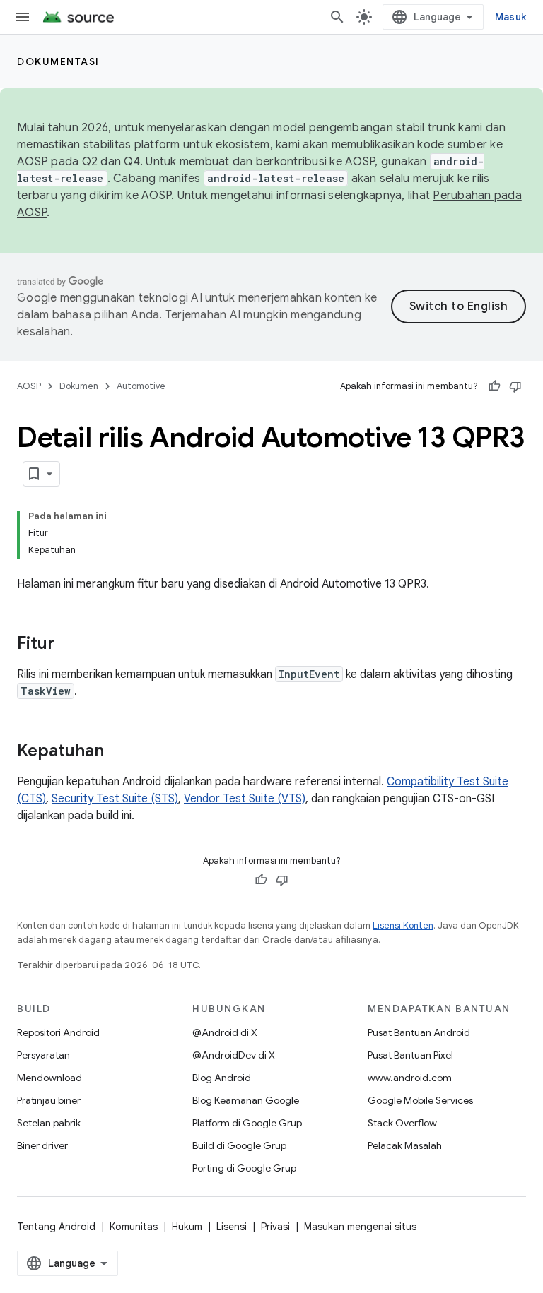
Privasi (275, 1226)
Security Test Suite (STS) (115, 799)
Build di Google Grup (239, 1145)
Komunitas (134, 1226)
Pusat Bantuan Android (419, 1032)
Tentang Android (56, 1226)
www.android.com (410, 1077)
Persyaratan (43, 1055)
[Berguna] (494, 386)
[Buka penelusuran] (337, 16)
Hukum (187, 1226)
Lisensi (231, 1226)
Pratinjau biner (49, 1100)
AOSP (29, 386)
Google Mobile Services (420, 1100)
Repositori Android (58, 1032)
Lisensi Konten (403, 925)
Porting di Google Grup (244, 1168)
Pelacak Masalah (405, 1145)
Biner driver (42, 1145)
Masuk (510, 17)
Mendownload (49, 1077)
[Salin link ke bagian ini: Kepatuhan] (118, 752)
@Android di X (224, 1032)
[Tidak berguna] (515, 386)
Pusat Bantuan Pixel (410, 1055)
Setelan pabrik (49, 1122)
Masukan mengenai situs (360, 1226)
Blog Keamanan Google (245, 1100)
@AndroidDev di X (233, 1055)
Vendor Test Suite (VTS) (244, 799)
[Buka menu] (22, 17)
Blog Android (221, 1077)
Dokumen (78, 386)
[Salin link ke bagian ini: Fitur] (69, 644)
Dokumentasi (58, 61)
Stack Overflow (402, 1122)
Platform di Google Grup (247, 1122)
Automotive (141, 386)
